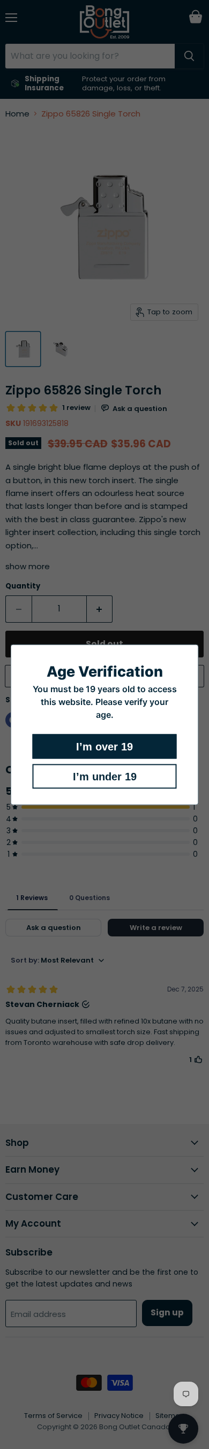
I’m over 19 (104, 746)
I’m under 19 (105, 776)
